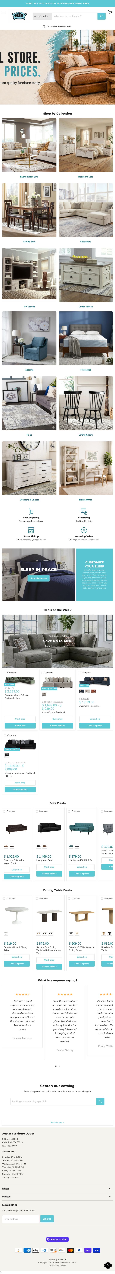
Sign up (47, 1218)
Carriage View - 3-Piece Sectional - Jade (16, 697)
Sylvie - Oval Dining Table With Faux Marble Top (48, 950)
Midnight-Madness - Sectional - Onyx (20, 775)
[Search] (101, 16)
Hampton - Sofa (44, 860)
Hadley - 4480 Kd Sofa (80, 860)
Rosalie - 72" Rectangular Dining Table (81, 949)
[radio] (44, 694)
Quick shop (20, 719)
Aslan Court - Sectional (53, 712)
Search (52, 1259)
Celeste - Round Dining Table (15, 949)
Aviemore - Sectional (89, 705)
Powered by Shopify (57, 1265)
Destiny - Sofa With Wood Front (14, 862)
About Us (62, 1259)
